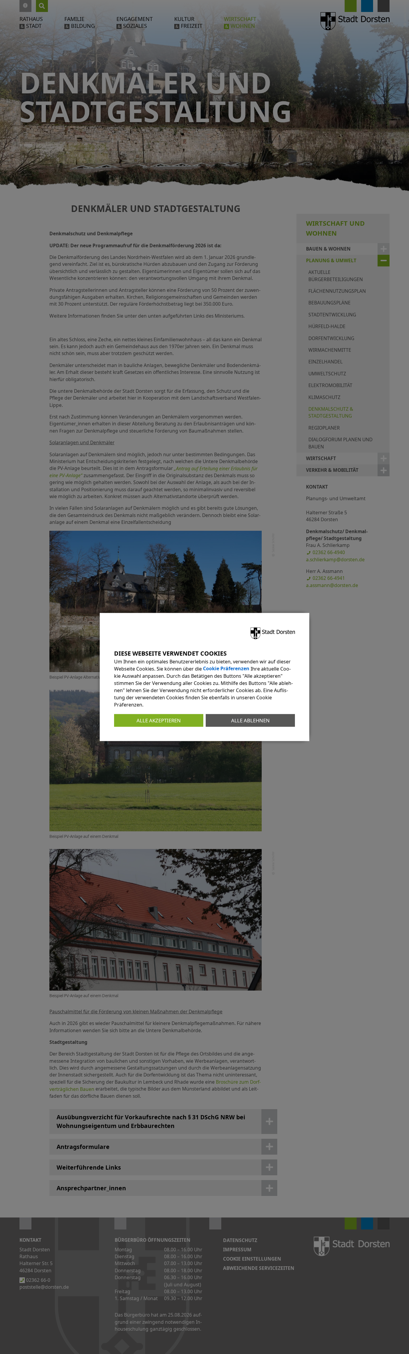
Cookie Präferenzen (226, 668)
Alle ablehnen (250, 720)
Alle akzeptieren (159, 720)
